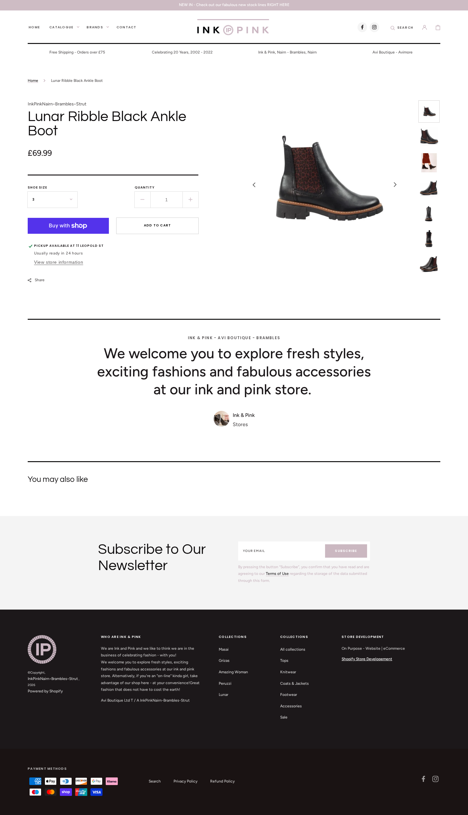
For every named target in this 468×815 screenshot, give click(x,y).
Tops (284, 660)
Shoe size (37, 187)
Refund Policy (222, 781)
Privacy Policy (185, 781)
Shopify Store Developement (367, 659)
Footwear (288, 694)
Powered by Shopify (45, 691)
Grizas (224, 660)
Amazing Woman (233, 672)
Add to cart (157, 225)
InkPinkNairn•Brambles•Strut (53, 678)
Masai (224, 649)
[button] (402, 27)
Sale (283, 717)
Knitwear (288, 672)
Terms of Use (277, 573)
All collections (292, 649)
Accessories (291, 706)
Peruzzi (225, 683)
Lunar (223, 694)
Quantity (145, 187)
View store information (58, 262)
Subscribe (346, 550)
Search (155, 781)
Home (33, 80)
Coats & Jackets (294, 683)
